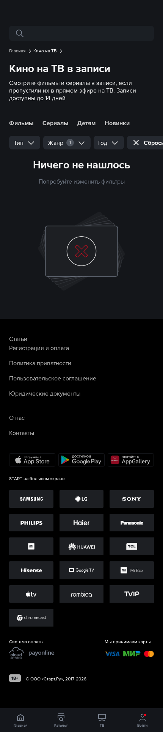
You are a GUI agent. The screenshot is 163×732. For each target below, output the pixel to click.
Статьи (18, 338)
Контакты (21, 432)
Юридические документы (44, 393)
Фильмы (21, 122)
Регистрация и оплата (39, 347)
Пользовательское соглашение (52, 378)
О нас (17, 417)
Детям (86, 122)
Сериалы (55, 122)
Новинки (117, 122)
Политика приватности (40, 363)
